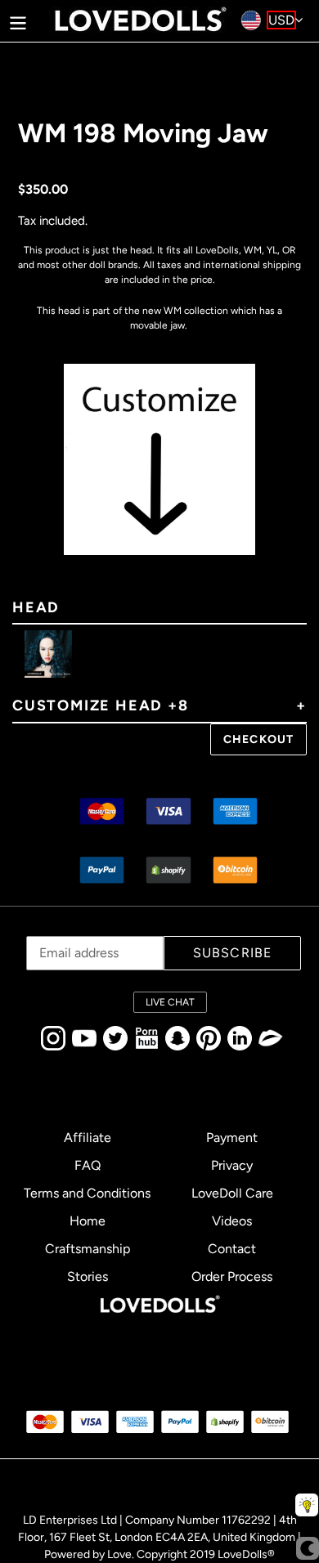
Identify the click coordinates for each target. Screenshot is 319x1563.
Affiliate (87, 1137)
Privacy (232, 1165)
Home (88, 1221)
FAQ (87, 1165)
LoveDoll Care (232, 1193)
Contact (232, 1248)
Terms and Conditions (87, 1193)
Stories (87, 1276)
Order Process (231, 1276)
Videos (232, 1221)
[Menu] (18, 20)
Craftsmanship (87, 1248)
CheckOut (258, 739)
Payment (232, 1137)
